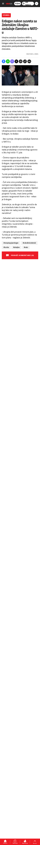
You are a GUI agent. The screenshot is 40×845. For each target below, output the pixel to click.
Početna (5, 843)
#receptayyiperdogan (11, 243)
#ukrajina (16, 247)
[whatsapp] (8, 61)
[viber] (12, 61)
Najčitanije (25, 843)
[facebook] (3, 61)
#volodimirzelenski (29, 243)
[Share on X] (16, 61)
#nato (26, 247)
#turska (6, 247)
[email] (21, 61)
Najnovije (15, 843)
